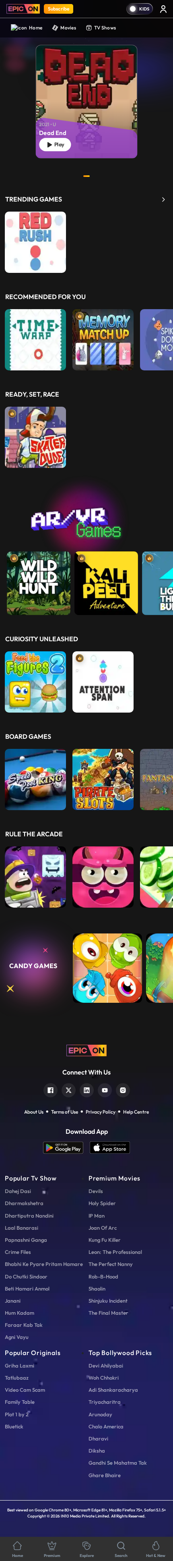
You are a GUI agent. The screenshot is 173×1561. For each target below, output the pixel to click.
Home (35, 28)
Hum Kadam (19, 1312)
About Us (33, 1112)
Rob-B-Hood (103, 1276)
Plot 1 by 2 (17, 1414)
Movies (68, 28)
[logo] (86, 1050)
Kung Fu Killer (105, 1240)
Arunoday (100, 1414)
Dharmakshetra (24, 1203)
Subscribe (58, 9)
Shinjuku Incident (108, 1300)
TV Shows (105, 28)
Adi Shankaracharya (113, 1389)
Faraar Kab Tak (24, 1325)
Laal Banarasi (21, 1227)
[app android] (66, 1147)
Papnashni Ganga (26, 1240)
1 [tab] (86, 176)
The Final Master (108, 1312)
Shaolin (97, 1288)
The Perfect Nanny (111, 1264)
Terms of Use (64, 1112)
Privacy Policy (100, 1112)
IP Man (97, 1215)
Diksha (97, 1450)
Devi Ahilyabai (106, 1365)
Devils (96, 1191)
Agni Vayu (17, 1337)
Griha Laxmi (19, 1365)
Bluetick (14, 1426)
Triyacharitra (105, 1402)
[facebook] (50, 1089)
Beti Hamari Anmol (27, 1288)
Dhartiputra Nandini (29, 1215)
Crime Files (18, 1252)
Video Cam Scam (25, 1389)
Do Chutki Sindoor (26, 1276)
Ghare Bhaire (105, 1475)
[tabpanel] (86, 95)
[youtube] (105, 1089)
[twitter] (69, 1089)
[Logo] (23, 9)
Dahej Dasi (18, 1191)
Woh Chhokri (104, 1377)
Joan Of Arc (103, 1227)
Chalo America (106, 1426)
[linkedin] (87, 1089)
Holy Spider (102, 1203)
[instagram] (123, 1089)
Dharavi (98, 1438)
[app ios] (110, 1147)
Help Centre (136, 1112)
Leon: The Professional (115, 1252)
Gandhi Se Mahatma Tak (118, 1462)
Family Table (20, 1402)
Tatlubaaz (17, 1377)
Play (58, 144)
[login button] (163, 9)
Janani (13, 1300)
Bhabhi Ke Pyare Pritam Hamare (44, 1264)
